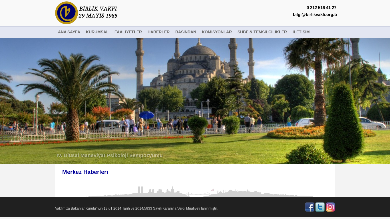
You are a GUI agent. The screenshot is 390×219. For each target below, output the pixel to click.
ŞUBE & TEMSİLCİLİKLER (262, 32)
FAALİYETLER (128, 32)
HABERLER (159, 32)
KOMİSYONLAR (217, 32)
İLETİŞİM (301, 32)
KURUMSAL (97, 32)
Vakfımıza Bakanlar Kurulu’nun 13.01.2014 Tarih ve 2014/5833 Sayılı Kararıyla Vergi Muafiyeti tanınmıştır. (136, 208)
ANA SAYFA (69, 32)
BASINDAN (185, 32)
